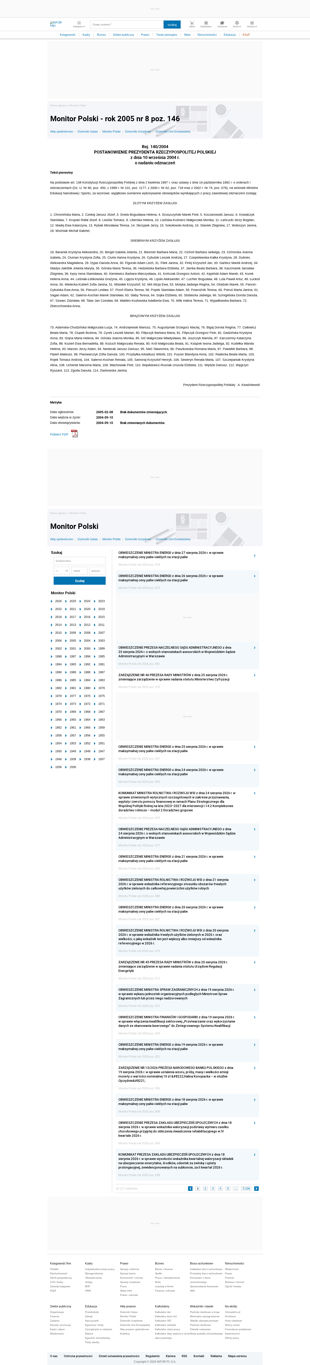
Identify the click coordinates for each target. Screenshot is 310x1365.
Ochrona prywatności (78, 1356)
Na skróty (231, 1306)
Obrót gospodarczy (61, 1277)
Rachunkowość (58, 1273)
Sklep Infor (126, 1290)
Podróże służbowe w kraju (205, 1312)
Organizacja (57, 1312)
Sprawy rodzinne (129, 1269)
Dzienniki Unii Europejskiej (173, 131)
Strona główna (58, 105)
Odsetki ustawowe (200, 1329)
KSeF (246, 34)
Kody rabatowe (233, 1320)
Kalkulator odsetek (165, 1325)
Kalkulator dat (163, 1312)
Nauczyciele (92, 1320)
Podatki (54, 1269)
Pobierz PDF (59, 434)
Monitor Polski (78, 105)
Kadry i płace (57, 1329)
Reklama (216, 1356)
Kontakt (199, 1356)
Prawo (145, 34)
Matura (89, 1333)
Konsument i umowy (131, 1277)
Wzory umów (232, 1325)
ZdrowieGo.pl (232, 1312)
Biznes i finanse (164, 1269)
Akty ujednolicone (61, 131)
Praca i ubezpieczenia (167, 1277)
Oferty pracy (232, 1337)
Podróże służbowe (200, 1325)
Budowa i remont (234, 1282)
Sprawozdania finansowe (204, 1286)
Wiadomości (232, 1269)
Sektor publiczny (123, 34)
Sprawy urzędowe (130, 1282)
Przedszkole (92, 1312)
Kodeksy (125, 1333)
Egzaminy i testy (94, 1325)
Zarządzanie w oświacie (98, 1329)
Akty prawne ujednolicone (134, 1329)
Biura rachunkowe (201, 1263)
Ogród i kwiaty (233, 1286)
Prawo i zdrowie (129, 1295)
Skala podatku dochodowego (206, 1333)
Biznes (101, 34)
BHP (87, 1286)
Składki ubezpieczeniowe (204, 1320)
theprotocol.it (232, 1333)
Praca (123, 1286)
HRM (88, 1290)
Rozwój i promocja (60, 1325)
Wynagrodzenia (94, 1273)
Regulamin (153, 1356)
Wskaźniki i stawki (201, 1306)
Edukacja (230, 34)
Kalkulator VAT (163, 1320)
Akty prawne (128, 1306)
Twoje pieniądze (166, 34)
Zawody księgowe (60, 1286)
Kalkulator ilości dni (166, 1316)
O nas (54, 1356)
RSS (184, 1356)
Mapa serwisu (237, 1356)
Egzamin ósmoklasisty (97, 1337)
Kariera (170, 1356)
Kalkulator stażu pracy (167, 1329)
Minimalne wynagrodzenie (205, 1316)
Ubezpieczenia (93, 1277)
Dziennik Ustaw (88, 131)
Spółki (158, 1273)
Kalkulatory (162, 1306)
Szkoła (89, 1316)
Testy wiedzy (92, 1342)
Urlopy (88, 1282)
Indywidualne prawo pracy (100, 1269)
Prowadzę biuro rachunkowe (206, 1273)
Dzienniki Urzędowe (138, 131)
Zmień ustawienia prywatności (119, 1356)
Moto (187, 34)
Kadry (86, 34)
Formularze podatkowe (238, 1329)
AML (192, 1290)
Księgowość (68, 34)
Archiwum (230, 1316)
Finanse (229, 1277)
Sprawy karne (128, 1273)
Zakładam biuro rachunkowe (206, 1269)
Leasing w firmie (164, 1286)
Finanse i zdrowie (165, 1290)
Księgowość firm (60, 1263)
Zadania (54, 1320)
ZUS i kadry (56, 1282)
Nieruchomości (207, 34)
